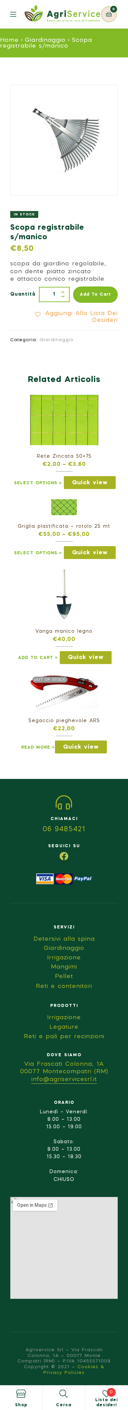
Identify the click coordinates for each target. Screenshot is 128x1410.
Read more (35, 748)
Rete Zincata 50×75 (64, 456)
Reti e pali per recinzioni (64, 1037)
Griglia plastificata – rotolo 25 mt (64, 526)
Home (9, 40)
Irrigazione (64, 1018)
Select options (35, 483)
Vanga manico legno (64, 631)
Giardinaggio (45, 40)
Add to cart (95, 295)
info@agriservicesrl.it (64, 1079)
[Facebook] (64, 856)
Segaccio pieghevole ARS (64, 720)
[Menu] (17, 14)
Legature (64, 1027)
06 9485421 (64, 829)
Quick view (90, 483)
